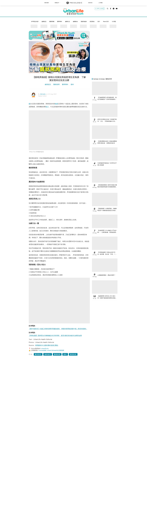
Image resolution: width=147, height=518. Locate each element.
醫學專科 (59, 21)
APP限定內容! (35, 21)
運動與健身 (84, 21)
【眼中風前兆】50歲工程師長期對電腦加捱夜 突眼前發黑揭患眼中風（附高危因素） (58, 329)
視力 (47, 107)
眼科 (72, 84)
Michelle (43, 94)
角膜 (56, 104)
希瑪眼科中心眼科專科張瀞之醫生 (46, 345)
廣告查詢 (90, 2)
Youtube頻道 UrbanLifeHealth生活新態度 (51, 350)
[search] (107, 8)
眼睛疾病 (73, 354)
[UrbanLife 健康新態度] (73, 11)
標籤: (31, 354)
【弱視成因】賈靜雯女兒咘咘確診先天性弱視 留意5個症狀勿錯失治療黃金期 (55, 335)
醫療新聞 (56, 84)
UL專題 (114, 21)
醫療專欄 (51, 21)
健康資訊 (44, 21)
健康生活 (67, 21)
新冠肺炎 (92, 21)
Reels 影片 (106, 21)
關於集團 (46, 2)
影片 (99, 21)
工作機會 (101, 2)
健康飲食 (75, 21)
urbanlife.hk (45, 348)
